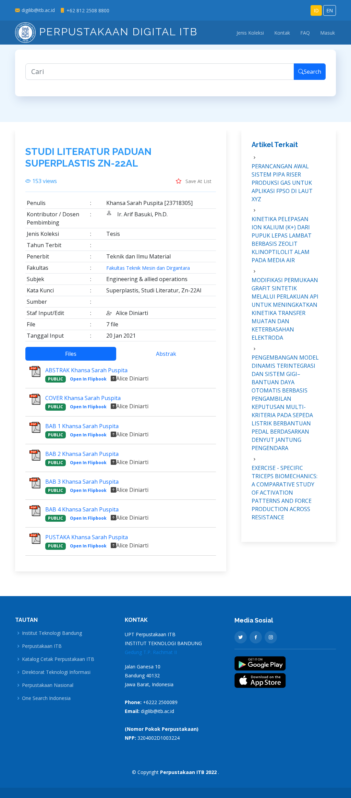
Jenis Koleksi (250, 32)
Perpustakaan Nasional (47, 685)
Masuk (327, 32)
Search (312, 71)
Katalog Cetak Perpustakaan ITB (58, 659)
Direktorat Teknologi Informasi (56, 672)
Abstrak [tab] (166, 354)
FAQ (305, 32)
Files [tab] (70, 354)
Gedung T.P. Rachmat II (151, 652)
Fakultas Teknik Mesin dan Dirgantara (148, 268)
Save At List (197, 181)
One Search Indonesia (46, 698)
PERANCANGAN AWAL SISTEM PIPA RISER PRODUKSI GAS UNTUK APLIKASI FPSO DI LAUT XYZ (282, 182)
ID (316, 10)
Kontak (282, 32)
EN (329, 10)
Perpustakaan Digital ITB (116, 32)
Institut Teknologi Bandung (52, 633)
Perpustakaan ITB (42, 646)
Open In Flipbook (88, 379)
